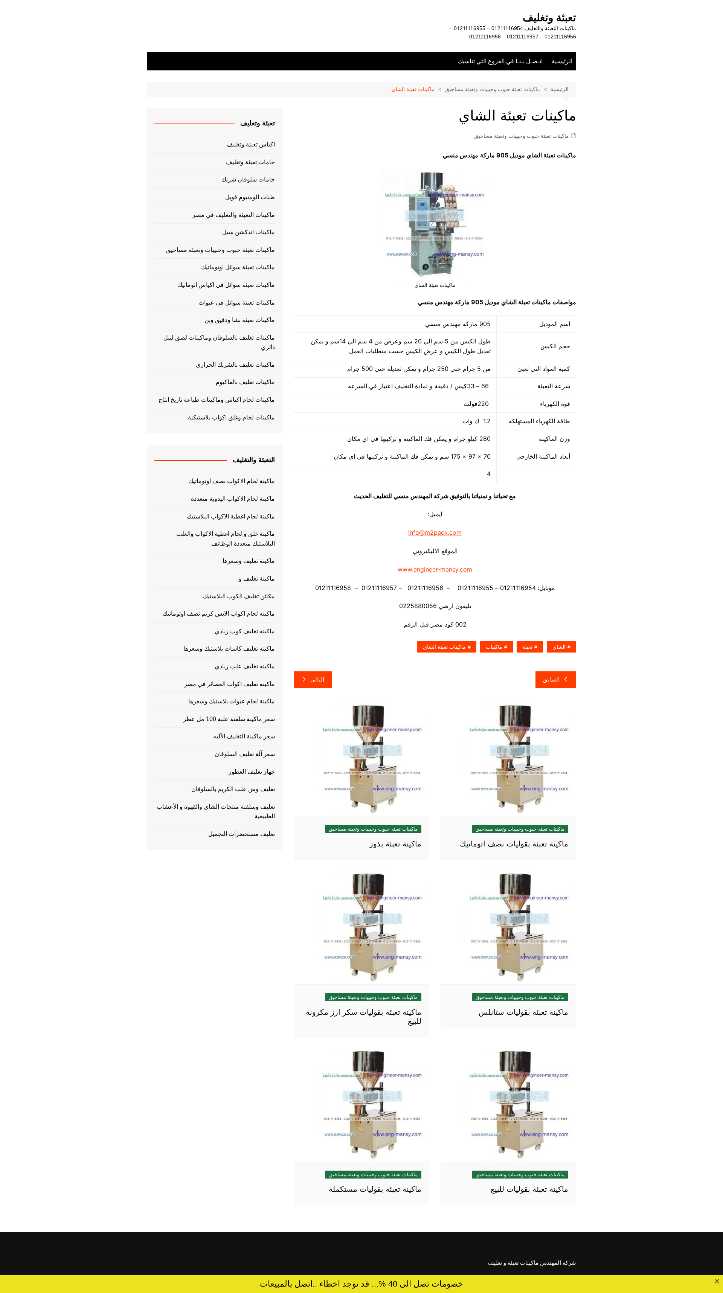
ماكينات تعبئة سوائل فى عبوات (236, 302)
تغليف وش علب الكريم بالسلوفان (233, 789)
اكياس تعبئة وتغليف (251, 144)
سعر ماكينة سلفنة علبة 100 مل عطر (229, 719)
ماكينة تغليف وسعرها (249, 561)
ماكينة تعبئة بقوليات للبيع (529, 1189)
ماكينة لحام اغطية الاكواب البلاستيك (231, 516)
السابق (551, 679)
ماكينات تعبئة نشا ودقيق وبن (239, 320)
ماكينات (494, 647)
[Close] (717, 1281)
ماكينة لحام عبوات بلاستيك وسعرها (231, 701)
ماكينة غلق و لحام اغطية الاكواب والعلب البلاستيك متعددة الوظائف (225, 539)
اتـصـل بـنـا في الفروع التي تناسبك (500, 61)
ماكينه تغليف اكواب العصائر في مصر (229, 684)
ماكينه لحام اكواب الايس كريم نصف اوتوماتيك (219, 613)
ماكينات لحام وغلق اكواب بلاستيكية (231, 417)
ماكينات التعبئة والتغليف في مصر (233, 215)
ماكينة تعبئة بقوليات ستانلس (523, 1012)
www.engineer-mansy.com (435, 569)
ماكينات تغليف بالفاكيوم (245, 382)
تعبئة (527, 647)
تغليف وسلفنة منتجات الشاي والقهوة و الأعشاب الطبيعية (216, 812)
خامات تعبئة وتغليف (250, 162)
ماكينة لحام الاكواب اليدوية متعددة (233, 499)
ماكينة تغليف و (257, 578)
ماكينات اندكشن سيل (248, 232)
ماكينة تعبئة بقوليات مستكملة (375, 1189)
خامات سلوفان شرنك (248, 179)
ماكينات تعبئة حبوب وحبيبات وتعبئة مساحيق (521, 136)
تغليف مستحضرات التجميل (241, 834)
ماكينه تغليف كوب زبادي (245, 631)
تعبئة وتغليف (549, 17)
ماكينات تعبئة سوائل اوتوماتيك (238, 267)
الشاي (559, 647)
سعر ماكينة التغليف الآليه (244, 736)
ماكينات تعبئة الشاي (444, 647)
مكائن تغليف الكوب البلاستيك (239, 596)
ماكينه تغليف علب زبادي (245, 666)
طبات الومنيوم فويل (250, 197)
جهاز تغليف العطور (252, 771)
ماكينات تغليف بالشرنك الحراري (235, 364)
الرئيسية (562, 61)
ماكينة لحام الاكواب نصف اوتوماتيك (231, 481)
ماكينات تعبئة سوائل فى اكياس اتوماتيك (226, 285)
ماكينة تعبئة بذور (395, 844)
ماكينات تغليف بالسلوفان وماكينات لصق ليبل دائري (219, 342)
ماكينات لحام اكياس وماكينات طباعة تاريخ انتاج (217, 399)
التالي (317, 679)
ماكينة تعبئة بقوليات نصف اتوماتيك (514, 844)
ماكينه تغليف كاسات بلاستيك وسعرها (229, 648)
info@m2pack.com (435, 532)
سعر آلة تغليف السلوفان (245, 754)
